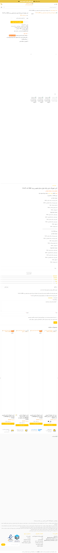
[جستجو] (4, 7)
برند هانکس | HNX (23, 15)
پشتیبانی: (55, 536)
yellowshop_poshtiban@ (49, 540)
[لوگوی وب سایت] (29, 4)
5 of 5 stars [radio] (48, 297)
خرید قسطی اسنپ (34, 429)
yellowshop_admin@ (51, 537)
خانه (56, 10)
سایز (27, 18)
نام (56, 312)
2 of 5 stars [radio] (51, 297)
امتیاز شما (55, 297)
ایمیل (27, 312)
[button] (56, 54)
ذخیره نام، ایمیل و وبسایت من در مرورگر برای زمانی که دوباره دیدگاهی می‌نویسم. (42, 317)
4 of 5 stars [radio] (49, 297)
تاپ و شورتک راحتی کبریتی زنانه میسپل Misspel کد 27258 (8, 416)
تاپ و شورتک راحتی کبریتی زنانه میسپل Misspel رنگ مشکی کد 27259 (23, 417)
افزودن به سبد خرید (16, 22)
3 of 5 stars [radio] (50, 297)
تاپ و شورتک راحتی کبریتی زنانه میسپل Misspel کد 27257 (36, 416)
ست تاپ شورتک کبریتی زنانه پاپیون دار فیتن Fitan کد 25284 (51, 416)
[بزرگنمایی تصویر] (55, 94)
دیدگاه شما (55, 299)
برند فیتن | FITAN (53, 419)
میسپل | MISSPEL (39, 419)
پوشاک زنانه (53, 10)
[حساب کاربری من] (1, 7)
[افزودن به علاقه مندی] (45, 331)
